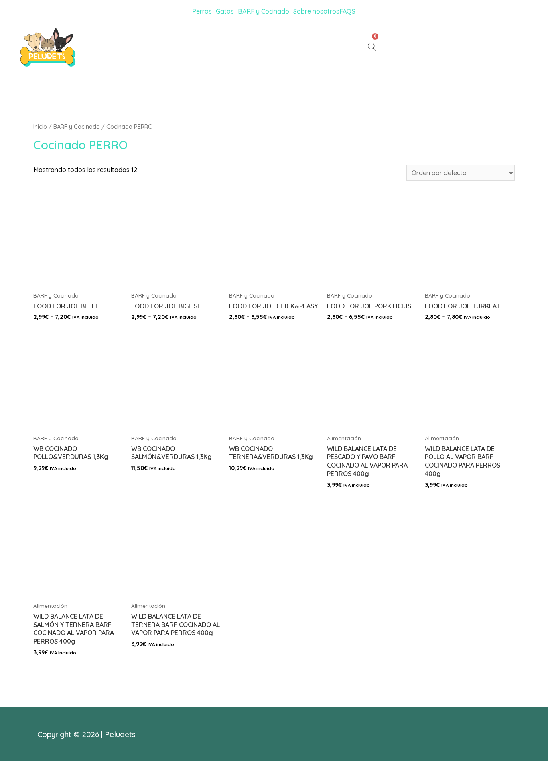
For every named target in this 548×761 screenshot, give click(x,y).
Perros (202, 11)
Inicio (40, 126)
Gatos (225, 11)
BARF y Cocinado (263, 11)
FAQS (347, 11)
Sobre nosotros (316, 11)
